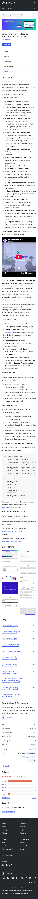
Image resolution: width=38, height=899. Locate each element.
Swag (23, 849)
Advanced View (7, 766)
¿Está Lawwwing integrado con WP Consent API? (11, 695)
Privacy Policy (31, 760)
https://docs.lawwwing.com (11, 507)
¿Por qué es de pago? (9, 639)
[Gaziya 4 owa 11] (16, 577)
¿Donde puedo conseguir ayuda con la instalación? (10, 645)
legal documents (30, 757)
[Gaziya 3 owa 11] (16, 566)
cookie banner (21, 753)
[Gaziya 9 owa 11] (34, 579)
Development (8, 66)
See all (34, 798)
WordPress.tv (7, 849)
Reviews (7, 56)
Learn (4, 839)
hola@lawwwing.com (9, 531)
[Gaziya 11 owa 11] (34, 604)
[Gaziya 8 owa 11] (34, 566)
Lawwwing (7, 39)
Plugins (22, 830)
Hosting (4, 830)
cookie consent (31, 753)
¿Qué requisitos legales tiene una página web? (9, 658)
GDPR (23, 757)
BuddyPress (7, 865)
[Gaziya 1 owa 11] (16, 552)
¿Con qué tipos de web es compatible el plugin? (10, 688)
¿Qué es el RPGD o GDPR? (11, 652)
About (4, 823)
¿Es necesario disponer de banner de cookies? (10, 665)
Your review (6, 798)
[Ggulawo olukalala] (35, 3)
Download (6, 44)
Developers (6, 846)
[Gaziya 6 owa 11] (16, 598)
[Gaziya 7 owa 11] (34, 552)
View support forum (8, 812)
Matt (4, 858)
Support (6, 71)
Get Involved (24, 839)
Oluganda (9, 873)
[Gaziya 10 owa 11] (34, 589)
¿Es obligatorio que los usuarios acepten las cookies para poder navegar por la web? (12, 680)
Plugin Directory (7, 8)
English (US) (32, 749)
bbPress (5, 862)
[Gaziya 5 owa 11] (16, 584)
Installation (7, 61)
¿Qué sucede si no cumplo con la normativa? (10, 672)
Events (22, 842)
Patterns (23, 833)
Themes (22, 826)
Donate (23, 846)
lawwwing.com (10, 332)
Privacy (4, 833)
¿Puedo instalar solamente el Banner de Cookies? (11, 632)
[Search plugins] (21, 15)
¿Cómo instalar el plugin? (10, 626)
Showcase (23, 823)
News (4, 826)
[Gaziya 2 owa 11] (16, 563)
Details (6, 52)
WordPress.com (8, 855)
